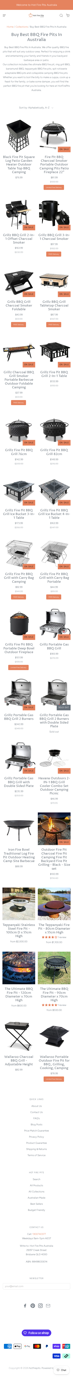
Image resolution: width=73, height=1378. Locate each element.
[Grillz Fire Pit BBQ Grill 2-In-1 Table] (54, 351)
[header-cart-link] (68, 15)
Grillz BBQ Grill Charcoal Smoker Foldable (19, 306)
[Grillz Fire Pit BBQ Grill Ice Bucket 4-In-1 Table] (54, 489)
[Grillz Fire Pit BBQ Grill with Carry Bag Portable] (54, 553)
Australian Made (36, 1197)
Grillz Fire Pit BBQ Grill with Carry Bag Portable (54, 578)
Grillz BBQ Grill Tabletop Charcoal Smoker (54, 306)
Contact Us (36, 1112)
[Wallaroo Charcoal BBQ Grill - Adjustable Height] (18, 1035)
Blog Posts (36, 1124)
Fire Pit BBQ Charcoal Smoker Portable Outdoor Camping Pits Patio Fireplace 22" (54, 164)
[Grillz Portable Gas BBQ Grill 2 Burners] (18, 694)
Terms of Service (36, 1155)
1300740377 (39, 1234)
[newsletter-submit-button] (66, 1286)
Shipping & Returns (36, 1149)
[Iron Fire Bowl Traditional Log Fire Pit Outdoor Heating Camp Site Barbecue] (18, 828)
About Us (36, 1106)
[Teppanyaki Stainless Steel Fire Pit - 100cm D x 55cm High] (18, 904)
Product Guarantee (36, 1143)
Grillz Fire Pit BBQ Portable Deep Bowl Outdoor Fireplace (18, 648)
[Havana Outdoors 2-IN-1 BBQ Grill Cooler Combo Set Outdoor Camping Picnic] (54, 757)
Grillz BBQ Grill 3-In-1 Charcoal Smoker (54, 237)
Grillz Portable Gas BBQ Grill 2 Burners (19, 717)
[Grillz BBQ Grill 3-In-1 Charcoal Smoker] (54, 214)
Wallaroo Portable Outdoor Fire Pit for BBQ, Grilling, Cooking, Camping (54, 1063)
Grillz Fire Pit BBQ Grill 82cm (54, 452)
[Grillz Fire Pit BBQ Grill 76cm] (18, 429)
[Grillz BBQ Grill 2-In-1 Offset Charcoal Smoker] (18, 214)
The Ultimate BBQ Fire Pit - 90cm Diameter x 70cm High (54, 995)
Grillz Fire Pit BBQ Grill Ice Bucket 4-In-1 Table (54, 514)
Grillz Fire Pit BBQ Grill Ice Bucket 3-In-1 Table (19, 514)
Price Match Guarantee (36, 1130)
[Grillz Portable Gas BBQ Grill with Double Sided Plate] (18, 757)
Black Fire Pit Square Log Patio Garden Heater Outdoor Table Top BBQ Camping (19, 164)
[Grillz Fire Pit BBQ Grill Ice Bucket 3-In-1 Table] (18, 489)
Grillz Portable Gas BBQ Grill (54, 647)
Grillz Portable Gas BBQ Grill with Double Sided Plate (19, 782)
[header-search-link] (61, 15)
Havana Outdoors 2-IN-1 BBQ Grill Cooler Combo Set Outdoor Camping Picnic (54, 786)
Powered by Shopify (53, 1368)
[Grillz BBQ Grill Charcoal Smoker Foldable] (18, 280)
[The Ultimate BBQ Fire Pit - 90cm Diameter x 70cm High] (54, 968)
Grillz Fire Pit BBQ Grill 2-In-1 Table (54, 374)
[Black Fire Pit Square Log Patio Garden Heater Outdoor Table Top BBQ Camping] (18, 136)
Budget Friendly (36, 1210)
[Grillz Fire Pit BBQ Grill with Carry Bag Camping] (18, 553)
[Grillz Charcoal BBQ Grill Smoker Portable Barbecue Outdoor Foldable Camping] (18, 351)
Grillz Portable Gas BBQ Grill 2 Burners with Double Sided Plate (54, 721)
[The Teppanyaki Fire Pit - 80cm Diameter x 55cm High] (54, 904)
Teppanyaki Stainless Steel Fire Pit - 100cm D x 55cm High (19, 931)
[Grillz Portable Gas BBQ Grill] (54, 623)
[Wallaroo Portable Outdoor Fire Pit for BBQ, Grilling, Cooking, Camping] (54, 1035)
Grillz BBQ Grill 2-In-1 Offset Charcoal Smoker (19, 239)
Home (10, 26)
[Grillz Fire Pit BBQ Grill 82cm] (54, 429)
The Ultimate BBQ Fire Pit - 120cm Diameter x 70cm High (19, 995)
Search (36, 1179)
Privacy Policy (36, 1136)
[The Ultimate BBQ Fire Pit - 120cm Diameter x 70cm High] (18, 968)
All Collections (36, 1191)
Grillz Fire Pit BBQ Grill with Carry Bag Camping (19, 578)
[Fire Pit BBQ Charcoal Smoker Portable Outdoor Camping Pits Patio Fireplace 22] (54, 136)
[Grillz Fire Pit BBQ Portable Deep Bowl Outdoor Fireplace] (18, 623)
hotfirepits (34, 1368)
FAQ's (36, 1118)
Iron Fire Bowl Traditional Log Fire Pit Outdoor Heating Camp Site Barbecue (19, 855)
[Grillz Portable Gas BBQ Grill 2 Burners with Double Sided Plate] (54, 694)
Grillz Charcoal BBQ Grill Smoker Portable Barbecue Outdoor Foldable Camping (19, 380)
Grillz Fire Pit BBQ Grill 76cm (19, 452)
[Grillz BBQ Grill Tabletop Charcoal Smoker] (54, 280)
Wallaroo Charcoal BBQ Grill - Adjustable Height (18, 1061)
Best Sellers (36, 1203)
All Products (36, 1185)
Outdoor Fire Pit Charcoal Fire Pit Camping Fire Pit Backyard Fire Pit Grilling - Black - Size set (54, 859)
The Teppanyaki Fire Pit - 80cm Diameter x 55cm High (54, 929)
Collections (22, 26)
